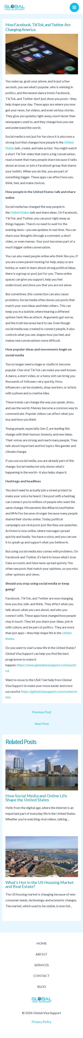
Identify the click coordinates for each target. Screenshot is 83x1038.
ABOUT (41, 954)
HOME (41, 943)
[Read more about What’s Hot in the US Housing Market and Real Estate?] (41, 856)
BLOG (41, 986)
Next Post (42, 723)
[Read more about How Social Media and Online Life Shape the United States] (41, 770)
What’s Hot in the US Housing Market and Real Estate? (39, 884)
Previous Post (41, 712)
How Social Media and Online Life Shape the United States (36, 797)
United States (19, 212)
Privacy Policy (41, 1022)
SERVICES (41, 965)
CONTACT (41, 976)
